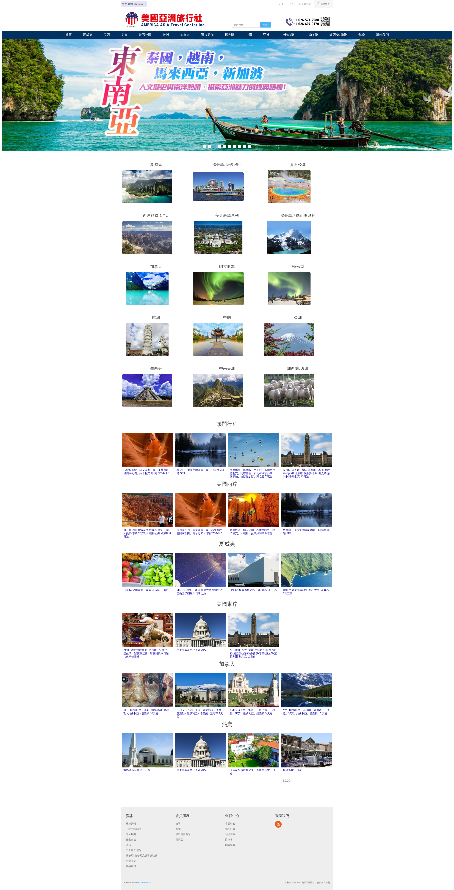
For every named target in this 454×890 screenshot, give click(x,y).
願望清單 (230, 844)
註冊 (281, 4)
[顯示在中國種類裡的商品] (218, 339)
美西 (107, 35)
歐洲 (166, 35)
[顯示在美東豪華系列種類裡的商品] (218, 237)
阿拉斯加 (207, 35)
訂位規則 (131, 833)
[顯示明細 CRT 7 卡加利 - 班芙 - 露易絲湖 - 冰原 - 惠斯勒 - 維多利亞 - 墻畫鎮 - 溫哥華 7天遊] (200, 698)
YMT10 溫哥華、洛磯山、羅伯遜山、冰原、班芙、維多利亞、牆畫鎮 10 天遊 (306, 711)
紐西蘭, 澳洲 (338, 35)
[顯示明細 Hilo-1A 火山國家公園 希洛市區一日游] (147, 578)
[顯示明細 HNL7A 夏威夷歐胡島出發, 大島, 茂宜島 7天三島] (306, 578)
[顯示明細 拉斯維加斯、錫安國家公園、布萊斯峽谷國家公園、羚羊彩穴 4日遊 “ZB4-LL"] (147, 458)
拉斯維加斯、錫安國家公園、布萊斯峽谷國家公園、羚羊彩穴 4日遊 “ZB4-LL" (146, 471)
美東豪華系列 (227, 215)
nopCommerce (143, 882)
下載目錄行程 (133, 828)
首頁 (68, 35)
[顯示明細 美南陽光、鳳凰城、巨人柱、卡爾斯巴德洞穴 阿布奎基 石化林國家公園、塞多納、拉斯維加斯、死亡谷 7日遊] (253, 458)
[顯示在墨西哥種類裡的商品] (147, 390)
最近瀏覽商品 (183, 833)
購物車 (229, 839)
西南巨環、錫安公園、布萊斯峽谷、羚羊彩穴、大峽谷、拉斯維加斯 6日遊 (252, 531)
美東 (124, 35)
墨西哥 (156, 368)
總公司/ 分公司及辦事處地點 (141, 855)
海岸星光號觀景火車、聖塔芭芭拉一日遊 (252, 771)
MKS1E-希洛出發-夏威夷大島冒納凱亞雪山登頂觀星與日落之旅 (199, 591)
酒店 (128, 844)
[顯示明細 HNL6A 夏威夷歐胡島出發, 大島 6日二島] (253, 578)
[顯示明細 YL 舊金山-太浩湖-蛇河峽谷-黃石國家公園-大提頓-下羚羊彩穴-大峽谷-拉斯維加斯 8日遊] (147, 518)
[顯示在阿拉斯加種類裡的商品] (218, 288)
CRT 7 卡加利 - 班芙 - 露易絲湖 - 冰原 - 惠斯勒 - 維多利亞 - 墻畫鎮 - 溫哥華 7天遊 (200, 713)
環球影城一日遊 (292, 769)
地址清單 (230, 833)
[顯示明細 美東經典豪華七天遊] (200, 638)
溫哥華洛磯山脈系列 (297, 215)
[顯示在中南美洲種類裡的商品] (218, 390)
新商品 (179, 839)
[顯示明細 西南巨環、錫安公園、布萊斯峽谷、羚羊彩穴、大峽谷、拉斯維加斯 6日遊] (253, 518)
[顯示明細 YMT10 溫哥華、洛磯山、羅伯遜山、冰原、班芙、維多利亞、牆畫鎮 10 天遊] (306, 698)
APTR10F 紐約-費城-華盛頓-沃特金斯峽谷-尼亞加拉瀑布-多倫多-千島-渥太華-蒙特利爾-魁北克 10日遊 (306, 472)
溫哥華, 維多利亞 (227, 164)
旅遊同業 (131, 860)
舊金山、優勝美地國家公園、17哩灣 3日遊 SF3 (200, 471)
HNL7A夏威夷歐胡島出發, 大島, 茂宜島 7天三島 (306, 591)
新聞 (178, 828)
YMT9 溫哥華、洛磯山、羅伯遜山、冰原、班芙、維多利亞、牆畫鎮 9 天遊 (252, 711)
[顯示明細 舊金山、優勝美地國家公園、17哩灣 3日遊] (200, 458)
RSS (278, 823)
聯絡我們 (382, 35)
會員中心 (230, 823)
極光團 (229, 35)
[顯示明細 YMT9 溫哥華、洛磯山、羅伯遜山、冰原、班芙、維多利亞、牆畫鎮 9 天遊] (253, 698)
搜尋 (178, 823)
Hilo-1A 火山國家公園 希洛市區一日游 (145, 589)
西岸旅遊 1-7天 (156, 215)
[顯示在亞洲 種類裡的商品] (289, 339)
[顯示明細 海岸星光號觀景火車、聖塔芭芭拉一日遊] (253, 758)
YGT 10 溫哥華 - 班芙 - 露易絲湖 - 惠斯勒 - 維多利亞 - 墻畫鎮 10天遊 (146, 711)
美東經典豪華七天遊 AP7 (191, 649)
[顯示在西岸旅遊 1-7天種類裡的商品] (147, 237)
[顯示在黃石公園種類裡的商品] (289, 186)
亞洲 (266, 35)
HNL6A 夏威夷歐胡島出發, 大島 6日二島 (253, 589)
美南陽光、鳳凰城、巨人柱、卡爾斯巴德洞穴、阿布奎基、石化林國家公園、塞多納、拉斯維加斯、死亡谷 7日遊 (252, 472)
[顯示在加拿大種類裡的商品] (147, 288)
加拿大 (185, 35)
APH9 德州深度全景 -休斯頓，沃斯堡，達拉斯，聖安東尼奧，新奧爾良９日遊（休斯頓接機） (146, 653)
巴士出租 (131, 839)
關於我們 (131, 823)
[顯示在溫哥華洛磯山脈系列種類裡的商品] (289, 237)
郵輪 (361, 35)
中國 (249, 35)
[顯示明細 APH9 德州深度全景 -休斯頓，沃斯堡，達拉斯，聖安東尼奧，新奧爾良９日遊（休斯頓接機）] (147, 638)
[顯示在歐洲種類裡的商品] (147, 339)
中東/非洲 (287, 35)
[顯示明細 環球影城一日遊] (306, 758)
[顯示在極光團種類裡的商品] (289, 288)
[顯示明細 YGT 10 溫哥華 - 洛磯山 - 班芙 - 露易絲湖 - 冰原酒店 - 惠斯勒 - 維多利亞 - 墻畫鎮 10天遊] (147, 698)
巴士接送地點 (133, 849)
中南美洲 (312, 35)
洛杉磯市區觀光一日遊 (136, 769)
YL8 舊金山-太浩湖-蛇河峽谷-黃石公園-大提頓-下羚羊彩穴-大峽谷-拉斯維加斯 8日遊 (147, 532)
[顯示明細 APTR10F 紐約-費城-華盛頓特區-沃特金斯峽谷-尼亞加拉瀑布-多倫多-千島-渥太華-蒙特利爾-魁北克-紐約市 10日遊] (306, 458)
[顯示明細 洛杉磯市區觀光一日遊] (147, 758)
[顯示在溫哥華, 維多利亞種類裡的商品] (218, 186)
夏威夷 (87, 35)
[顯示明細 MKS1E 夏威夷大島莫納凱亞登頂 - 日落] (200, 578)
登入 (291, 4)
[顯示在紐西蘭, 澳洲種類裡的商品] (289, 390)
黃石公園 (145, 35)
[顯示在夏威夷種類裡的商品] (147, 186)
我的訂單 (230, 828)
